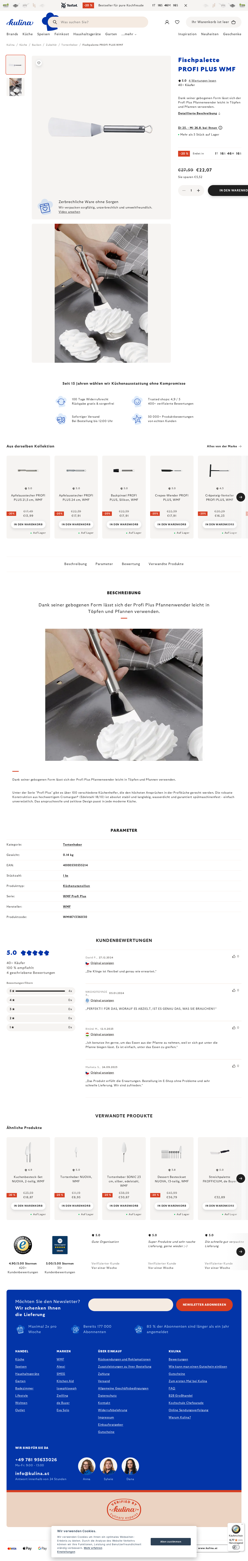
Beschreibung (75, 564)
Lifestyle (21, 1395)
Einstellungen (66, 1551)
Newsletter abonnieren (204, 1304)
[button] (28, 1203)
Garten (20, 1381)
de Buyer (63, 1403)
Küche (19, 1359)
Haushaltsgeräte (27, 1373)
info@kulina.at (32, 1474)
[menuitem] (12, 35)
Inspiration (187, 34)
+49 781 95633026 (36, 1460)
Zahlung (104, 1373)
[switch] (236, 1547)
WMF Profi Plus (74, 896)
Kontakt (104, 1403)
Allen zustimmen (170, 1541)
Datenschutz (107, 1395)
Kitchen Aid (65, 1381)
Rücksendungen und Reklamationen (124, 1359)
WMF (67, 906)
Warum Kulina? (180, 1417)
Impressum (106, 1417)
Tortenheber (72, 844)
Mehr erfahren (93, 1547)
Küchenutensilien (76, 886)
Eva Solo (63, 1410)
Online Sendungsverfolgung (188, 1410)
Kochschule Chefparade (186, 1403)
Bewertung (131, 564)
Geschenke (232, 34)
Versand (104, 1381)
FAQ (172, 1388)
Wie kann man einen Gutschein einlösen (198, 1366)
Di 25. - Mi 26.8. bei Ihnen (198, 127)
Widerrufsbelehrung (112, 1410)
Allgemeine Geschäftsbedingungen (123, 1388)
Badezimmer (24, 1388)
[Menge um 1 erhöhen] (198, 190)
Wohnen (21, 1403)
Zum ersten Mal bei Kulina (188, 1381)
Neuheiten (210, 34)
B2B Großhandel (181, 1395)
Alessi (61, 1366)
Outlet (20, 1410)
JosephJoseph (67, 1388)
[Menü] (242, 1525)
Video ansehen (69, 211)
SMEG (61, 1373)
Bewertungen (178, 1359)
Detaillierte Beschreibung (197, 113)
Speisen (21, 1366)
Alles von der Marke (222, 446)
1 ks (65, 875)
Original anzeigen (102, 963)
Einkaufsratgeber (110, 1424)
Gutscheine (106, 1432)
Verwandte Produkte (166, 564)
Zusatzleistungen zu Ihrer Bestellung (124, 1366)
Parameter (104, 564)
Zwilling (62, 1395)
